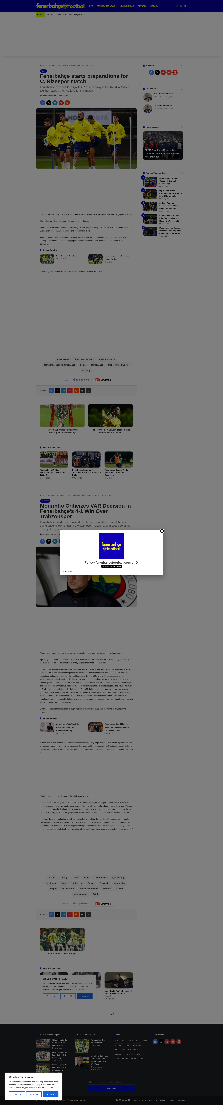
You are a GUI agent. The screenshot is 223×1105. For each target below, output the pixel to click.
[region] (33, 1086)
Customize (17, 1094)
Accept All (50, 1094)
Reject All (34, 1094)
